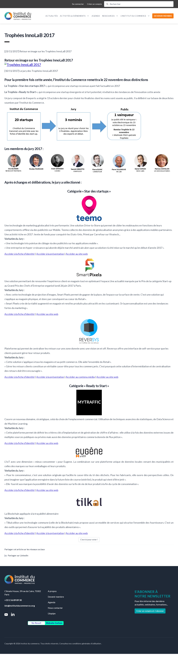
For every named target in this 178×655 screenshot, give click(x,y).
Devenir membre (56, 596)
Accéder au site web (77, 253)
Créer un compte (94, 4)
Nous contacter (55, 607)
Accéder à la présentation (50, 253)
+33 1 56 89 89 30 (13, 600)
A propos (52, 591)
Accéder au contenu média (80, 376)
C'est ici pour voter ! (89, 539)
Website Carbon (54, 623)
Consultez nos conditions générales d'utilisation (80, 643)
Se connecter (78, 4)
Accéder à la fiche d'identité (19, 253)
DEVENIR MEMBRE (163, 16)
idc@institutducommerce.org (19, 605)
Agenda (96, 16)
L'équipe (51, 613)
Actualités (51, 16)
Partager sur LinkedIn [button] (18, 555)
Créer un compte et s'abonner (150, 611)
